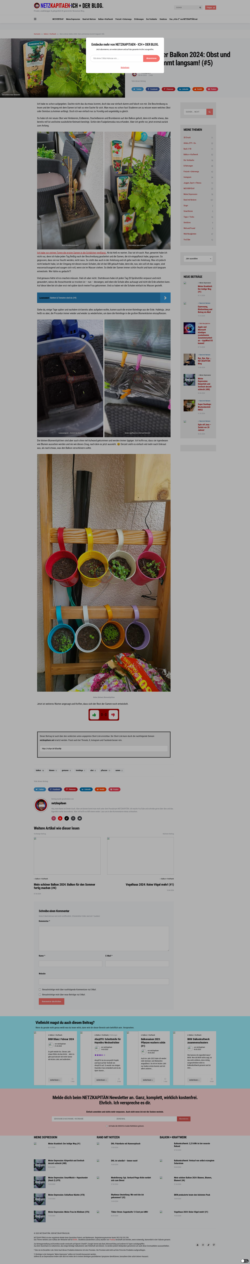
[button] (245, 1261)
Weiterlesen (125, 67)
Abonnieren (151, 58)
